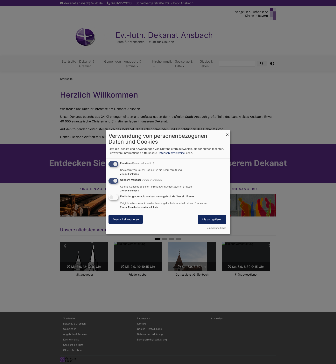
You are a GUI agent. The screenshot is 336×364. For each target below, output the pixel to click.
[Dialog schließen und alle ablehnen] (227, 132)
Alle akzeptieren (212, 219)
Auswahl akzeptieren (125, 219)
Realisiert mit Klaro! (216, 228)
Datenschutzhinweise (171, 153)
